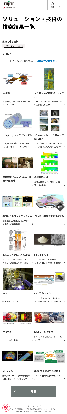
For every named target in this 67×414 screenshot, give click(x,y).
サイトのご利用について (19, 409)
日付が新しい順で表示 (21, 60)
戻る (33, 391)
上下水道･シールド (13, 46)
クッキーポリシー (50, 409)
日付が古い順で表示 (47, 60)
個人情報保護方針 (35, 409)
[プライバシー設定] (6, 408)
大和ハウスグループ (33, 406)
